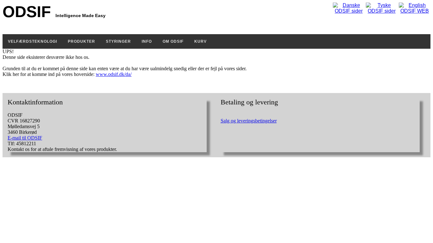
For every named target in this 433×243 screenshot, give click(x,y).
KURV (200, 41)
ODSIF (54, 12)
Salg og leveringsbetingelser (249, 120)
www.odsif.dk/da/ (114, 74)
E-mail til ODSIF (25, 137)
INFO (147, 41)
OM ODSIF (173, 41)
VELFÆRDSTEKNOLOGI (32, 41)
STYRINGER (118, 41)
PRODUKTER (81, 41)
